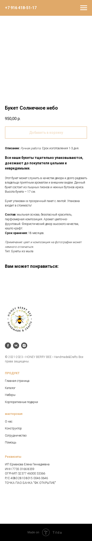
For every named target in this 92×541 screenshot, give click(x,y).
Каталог (10, 388)
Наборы (10, 395)
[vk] (16, 345)
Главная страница (17, 381)
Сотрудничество (15, 435)
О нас (9, 421)
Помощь (10, 442)
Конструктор (13, 428)
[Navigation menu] (83, 7)
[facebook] (8, 345)
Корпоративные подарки (21, 402)
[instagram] (24, 345)
